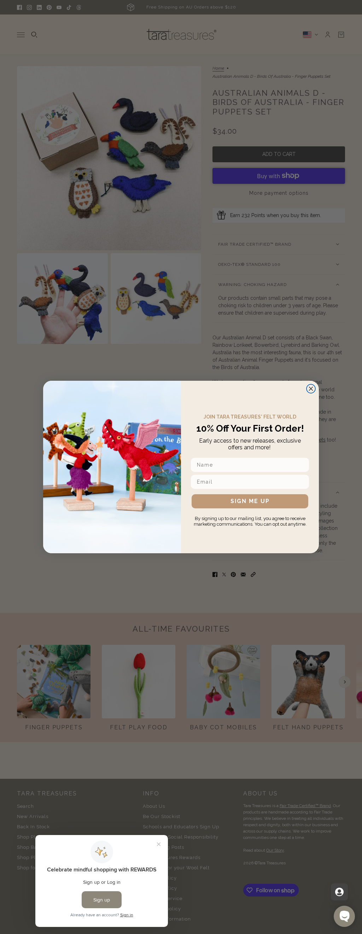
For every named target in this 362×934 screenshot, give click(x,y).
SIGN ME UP (250, 501)
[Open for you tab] (339, 891)
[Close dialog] (310, 388)
